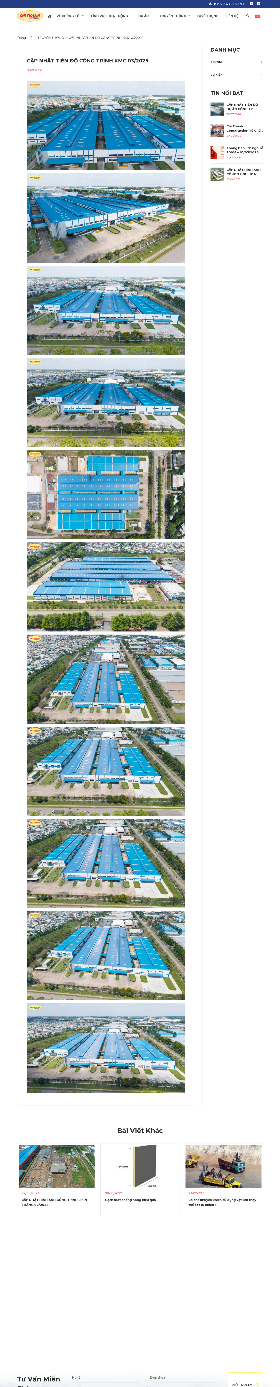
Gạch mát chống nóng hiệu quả (47, 1200)
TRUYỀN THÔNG (51, 38)
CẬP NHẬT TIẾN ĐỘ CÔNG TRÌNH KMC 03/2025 (106, 38)
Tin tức (216, 62)
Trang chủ (25, 38)
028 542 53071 (229, 4)
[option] (56, 1183)
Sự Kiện (216, 75)
